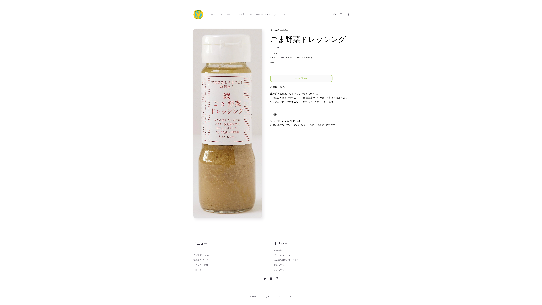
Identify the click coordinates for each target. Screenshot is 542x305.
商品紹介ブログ (200, 260)
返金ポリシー (280, 270)
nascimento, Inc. (264, 297)
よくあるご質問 (200, 265)
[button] (226, 14)
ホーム (196, 250)
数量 (272, 62)
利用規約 (278, 250)
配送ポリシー (280, 265)
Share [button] (277, 47)
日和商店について (201, 255)
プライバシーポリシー (284, 255)
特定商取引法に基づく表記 (286, 260)
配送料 (281, 58)
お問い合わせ (199, 270)
